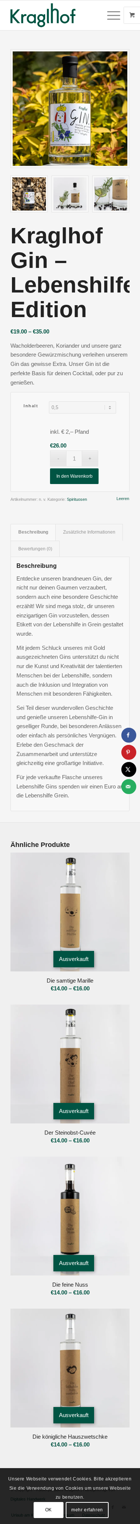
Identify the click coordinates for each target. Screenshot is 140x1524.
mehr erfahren (87, 1509)
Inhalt (31, 406)
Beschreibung (33, 532)
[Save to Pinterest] (128, 752)
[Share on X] (128, 769)
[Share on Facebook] (128, 735)
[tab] (33, 532)
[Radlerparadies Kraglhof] (58, 15)
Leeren (122, 499)
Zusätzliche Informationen (89, 532)
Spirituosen (77, 499)
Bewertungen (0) (35, 548)
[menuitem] (115, 15)
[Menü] (110, 15)
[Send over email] (128, 786)
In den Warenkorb (74, 476)
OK (48, 1509)
